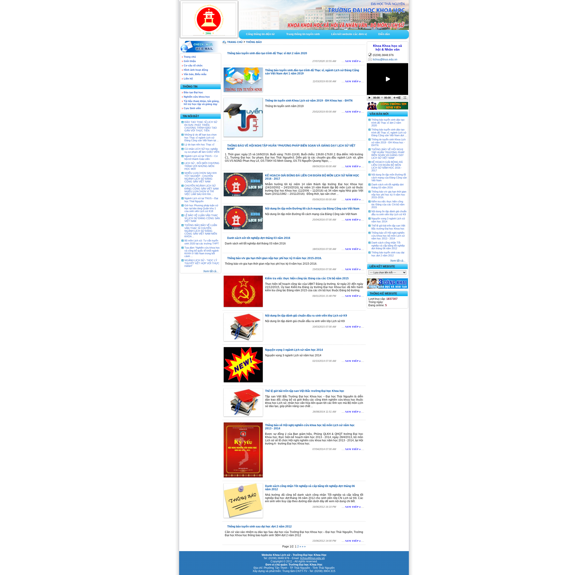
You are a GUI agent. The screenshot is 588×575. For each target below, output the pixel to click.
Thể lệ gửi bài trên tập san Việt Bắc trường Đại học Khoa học (304, 391)
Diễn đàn (384, 34)
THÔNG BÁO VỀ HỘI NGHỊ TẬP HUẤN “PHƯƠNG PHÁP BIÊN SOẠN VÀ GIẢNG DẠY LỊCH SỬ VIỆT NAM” (387, 153)
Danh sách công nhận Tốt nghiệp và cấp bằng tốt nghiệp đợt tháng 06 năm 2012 (388, 245)
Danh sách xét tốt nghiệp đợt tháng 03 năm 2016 (258, 238)
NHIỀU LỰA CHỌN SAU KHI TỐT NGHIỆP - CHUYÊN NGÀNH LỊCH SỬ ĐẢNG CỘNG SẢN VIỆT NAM (200, 177)
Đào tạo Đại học (193, 92)
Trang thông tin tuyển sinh (303, 34)
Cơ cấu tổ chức (193, 65)
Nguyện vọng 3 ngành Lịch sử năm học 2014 (294, 349)
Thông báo (254, 42)
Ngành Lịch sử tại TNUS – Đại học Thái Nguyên (201, 200)
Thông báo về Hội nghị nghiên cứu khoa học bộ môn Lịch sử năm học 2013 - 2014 (388, 235)
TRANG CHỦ (235, 42)
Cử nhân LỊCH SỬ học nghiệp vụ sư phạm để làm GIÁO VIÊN (201, 150)
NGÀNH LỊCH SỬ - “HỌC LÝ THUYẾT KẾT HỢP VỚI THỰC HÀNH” (201, 263)
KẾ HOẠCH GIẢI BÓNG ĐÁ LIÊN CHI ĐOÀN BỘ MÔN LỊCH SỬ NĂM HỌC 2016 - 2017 (387, 166)
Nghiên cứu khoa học (197, 96)
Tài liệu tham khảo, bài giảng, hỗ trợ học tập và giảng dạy (201, 102)
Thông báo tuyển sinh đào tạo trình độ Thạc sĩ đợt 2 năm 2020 (267, 53)
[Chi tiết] (352, 61)
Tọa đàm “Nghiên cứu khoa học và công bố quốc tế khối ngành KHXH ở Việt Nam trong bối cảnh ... (202, 252)
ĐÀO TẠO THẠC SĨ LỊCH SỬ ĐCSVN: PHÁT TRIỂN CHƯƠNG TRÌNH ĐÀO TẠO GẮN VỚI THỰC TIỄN (200, 126)
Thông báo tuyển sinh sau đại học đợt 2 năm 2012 (259, 526)
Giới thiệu (190, 61)
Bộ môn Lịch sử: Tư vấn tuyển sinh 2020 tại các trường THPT (201, 242)
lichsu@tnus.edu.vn (385, 59)
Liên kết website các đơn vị (349, 34)
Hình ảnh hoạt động (196, 69)
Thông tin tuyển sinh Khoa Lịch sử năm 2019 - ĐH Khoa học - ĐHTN (309, 100)
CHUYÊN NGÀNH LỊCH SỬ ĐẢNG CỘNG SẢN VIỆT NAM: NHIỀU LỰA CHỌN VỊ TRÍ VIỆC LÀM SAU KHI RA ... (201, 189)
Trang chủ (190, 56)
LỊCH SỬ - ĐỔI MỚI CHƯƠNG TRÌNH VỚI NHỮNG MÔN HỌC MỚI (201, 166)
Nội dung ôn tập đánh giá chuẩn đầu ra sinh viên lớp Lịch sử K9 (306, 315)
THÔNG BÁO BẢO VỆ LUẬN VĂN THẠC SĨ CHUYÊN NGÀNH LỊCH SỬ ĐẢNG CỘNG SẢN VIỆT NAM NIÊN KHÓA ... (200, 231)
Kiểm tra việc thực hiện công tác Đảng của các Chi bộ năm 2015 (307, 278)
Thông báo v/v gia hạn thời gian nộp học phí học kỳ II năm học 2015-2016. (274, 258)
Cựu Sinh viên (192, 108)
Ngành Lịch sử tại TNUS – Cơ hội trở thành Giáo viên (201, 157)
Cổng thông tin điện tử (260, 34)
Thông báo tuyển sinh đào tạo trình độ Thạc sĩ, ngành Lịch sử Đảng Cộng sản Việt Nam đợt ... (389, 132)
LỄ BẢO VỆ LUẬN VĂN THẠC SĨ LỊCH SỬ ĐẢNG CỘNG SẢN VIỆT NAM (202, 218)
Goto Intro (324, 15)
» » (304, 546)
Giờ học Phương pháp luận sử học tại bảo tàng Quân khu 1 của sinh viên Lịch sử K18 (201, 208)
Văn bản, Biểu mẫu (195, 74)
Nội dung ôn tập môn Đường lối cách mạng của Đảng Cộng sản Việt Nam (312, 208)
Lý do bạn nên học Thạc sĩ (199, 144)
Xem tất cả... (210, 271)
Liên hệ (188, 78)
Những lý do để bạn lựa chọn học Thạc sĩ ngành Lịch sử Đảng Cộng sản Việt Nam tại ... (201, 137)
